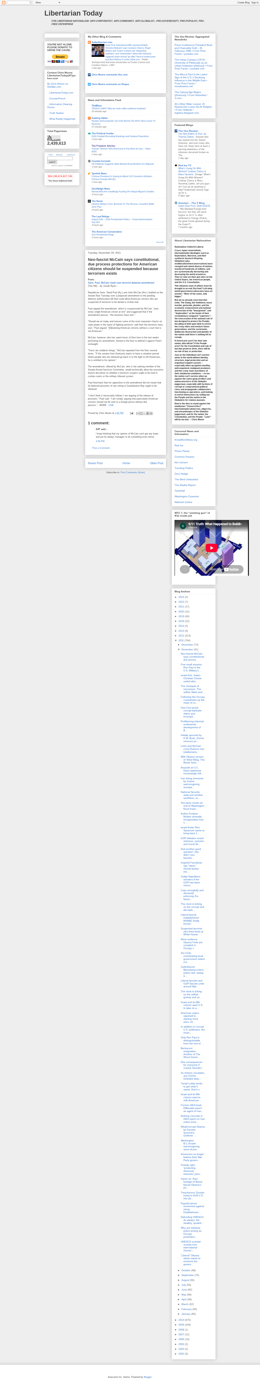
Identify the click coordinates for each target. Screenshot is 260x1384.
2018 (181, 621)
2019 (181, 616)
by (67, 165)
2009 (181, 1324)
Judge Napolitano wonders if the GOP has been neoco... (190, 881)
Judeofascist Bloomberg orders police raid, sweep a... (192, 971)
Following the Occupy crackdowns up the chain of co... (193, 699)
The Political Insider (103, 133)
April (184, 1299)
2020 (181, 611)
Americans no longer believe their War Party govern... (192, 1157)
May (184, 1294)
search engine (57, 165)
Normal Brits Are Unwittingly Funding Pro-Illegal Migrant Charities (123, 191)
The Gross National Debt (60, 181)
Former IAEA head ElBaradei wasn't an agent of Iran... (192, 1108)
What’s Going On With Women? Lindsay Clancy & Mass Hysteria (192, 171)
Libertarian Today (73, 13)
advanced (71, 155)
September (188, 1275)
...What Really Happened (61, 118)
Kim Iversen (181, 462)
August (185, 1280)
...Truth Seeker (55, 113)
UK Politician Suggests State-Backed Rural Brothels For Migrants (123, 164)
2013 (181, 630)
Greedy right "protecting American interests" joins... (191, 1169)
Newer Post (95, 463)
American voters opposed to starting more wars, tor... (190, 1017)
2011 (181, 640)
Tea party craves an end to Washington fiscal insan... (192, 805)
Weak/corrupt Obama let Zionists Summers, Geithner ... (193, 1131)
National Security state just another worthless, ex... (192, 795)
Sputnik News (99, 173)
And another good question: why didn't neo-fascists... (191, 853)
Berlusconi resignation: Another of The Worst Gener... (190, 1052)
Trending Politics (184, 468)
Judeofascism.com (102, 42)
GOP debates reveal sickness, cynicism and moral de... (192, 841)
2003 (181, 1349)
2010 (181, 1319)
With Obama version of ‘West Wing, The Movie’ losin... (193, 759)
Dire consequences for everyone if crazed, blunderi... (192, 1065)
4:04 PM (100, 441)
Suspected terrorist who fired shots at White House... (192, 931)
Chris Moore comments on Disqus (110, 84)
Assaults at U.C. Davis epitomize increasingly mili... (192, 770)
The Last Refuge (100, 216)
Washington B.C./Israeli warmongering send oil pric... (190, 1145)
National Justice (183, 502)
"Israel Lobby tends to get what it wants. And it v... (191, 1086)
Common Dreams (184, 456)
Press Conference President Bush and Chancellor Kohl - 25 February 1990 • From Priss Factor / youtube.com (193, 49)
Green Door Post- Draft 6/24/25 (194, 206)
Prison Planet (182, 451)
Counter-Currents (101, 161)
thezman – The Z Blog (191, 203)
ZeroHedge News (101, 188)
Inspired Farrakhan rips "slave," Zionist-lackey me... (191, 867)
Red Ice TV (184, 165)
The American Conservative (107, 231)
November (187, 649)
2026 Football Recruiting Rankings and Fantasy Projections (120, 136)
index (51, 155)
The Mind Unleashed (186, 479)
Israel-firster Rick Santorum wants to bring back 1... (192, 830)
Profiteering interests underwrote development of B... (192, 726)
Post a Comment (101, 448)
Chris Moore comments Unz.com (110, 74)
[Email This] (138, 413)
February (186, 1309)
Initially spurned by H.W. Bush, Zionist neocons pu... (192, 738)
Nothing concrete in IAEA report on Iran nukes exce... (193, 1118)
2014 (181, 625)
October (186, 1270)
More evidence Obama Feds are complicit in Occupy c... (192, 944)
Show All (159, 242)
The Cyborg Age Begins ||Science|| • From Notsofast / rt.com (191, 95)
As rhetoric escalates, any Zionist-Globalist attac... (193, 1075)
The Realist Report (185, 485)
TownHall (180, 490)
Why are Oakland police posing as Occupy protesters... (191, 1232)
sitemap (59, 155)
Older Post (156, 463)
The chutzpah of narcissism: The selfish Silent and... (192, 689)
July (184, 1284)
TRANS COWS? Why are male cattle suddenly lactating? (119, 108)
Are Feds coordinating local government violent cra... (193, 957)
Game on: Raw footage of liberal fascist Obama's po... (191, 1183)
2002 (181, 1353)
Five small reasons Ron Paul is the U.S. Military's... (191, 667)
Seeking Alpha (100, 118)
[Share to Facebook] (148, 413)
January (186, 1313)
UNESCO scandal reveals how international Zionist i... (191, 1246)
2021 (181, 606)
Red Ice (179, 445)
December (187, 644)
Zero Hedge (181, 473)
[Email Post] (131, 413)
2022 (181, 601)
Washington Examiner (187, 496)
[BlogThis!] (141, 413)
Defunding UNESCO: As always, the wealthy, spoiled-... (192, 1220)
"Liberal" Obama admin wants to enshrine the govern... (190, 1260)
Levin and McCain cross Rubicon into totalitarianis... (192, 749)
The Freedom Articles (103, 146)
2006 (181, 1339)
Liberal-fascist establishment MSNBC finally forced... (190, 919)
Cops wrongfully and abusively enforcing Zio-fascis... (192, 895)
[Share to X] (144, 413)
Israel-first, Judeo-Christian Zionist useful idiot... (191, 678)
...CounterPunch (56, 98)
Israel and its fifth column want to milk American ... (191, 1097)
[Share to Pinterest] (151, 413)
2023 (181, 597)
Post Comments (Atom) (133, 472)
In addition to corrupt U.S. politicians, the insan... (193, 1029)
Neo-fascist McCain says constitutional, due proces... (193, 656)
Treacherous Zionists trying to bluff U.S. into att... (192, 1195)
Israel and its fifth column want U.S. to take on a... (192, 1005)
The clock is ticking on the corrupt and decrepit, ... (192, 906)
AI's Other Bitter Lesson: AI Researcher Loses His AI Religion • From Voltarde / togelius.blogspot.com (193, 108)
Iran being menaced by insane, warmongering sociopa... (192, 783)
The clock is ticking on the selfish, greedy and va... (191, 994)
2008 (181, 1329)
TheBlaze (97, 105)
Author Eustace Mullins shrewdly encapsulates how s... (192, 818)
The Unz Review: (188, 130)
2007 (181, 1334)
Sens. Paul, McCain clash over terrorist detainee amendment (121, 282)
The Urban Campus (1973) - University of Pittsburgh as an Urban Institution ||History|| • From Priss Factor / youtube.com (194, 64)
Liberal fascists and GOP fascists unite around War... (192, 983)
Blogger (147, 1377)
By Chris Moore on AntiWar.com (57, 85)
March (185, 1304)
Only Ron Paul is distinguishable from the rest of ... (192, 1040)
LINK (111, 405)
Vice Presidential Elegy (103, 234)
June (184, 1289)
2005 (181, 1344)
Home (126, 463)
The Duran (97, 201)
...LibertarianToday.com (60, 92)
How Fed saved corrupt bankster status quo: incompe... (191, 712)
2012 (181, 635)
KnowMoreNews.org (186, 439)
